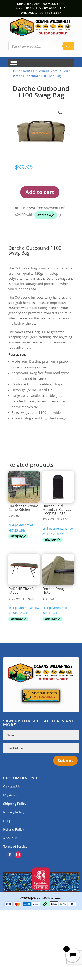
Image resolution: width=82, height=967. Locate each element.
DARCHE (29, 71)
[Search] (68, 46)
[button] (60, 112)
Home (16, 71)
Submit (65, 760)
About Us (10, 838)
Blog (6, 820)
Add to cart (39, 192)
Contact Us (11, 786)
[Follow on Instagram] (18, 854)
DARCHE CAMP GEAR (53, 71)
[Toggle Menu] (13, 63)
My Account (12, 795)
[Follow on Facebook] (9, 854)
